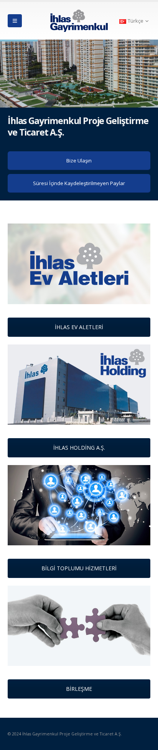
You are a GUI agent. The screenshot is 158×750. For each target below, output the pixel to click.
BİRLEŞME (79, 688)
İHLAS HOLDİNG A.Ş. (79, 447)
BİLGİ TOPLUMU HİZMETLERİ (79, 568)
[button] (15, 20)
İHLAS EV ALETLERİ (79, 327)
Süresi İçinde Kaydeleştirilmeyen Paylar (79, 183)
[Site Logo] (79, 21)
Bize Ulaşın (79, 160)
